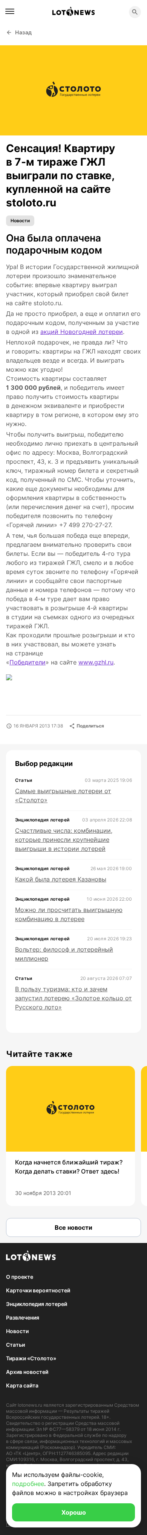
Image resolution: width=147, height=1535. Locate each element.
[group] (70, 1136)
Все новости (73, 1227)
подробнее (28, 1483)
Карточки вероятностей (38, 1290)
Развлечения (22, 1317)
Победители (27, 662)
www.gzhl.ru (95, 662)
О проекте (19, 1277)
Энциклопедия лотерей (36, 1304)
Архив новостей (27, 1372)
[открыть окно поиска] (135, 12)
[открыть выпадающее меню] (10, 11)
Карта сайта (22, 1385)
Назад (23, 32)
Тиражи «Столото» (31, 1358)
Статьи (15, 1344)
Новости (20, 220)
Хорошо (73, 1512)
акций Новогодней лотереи (81, 331)
